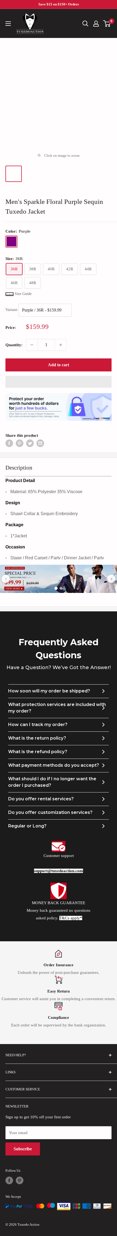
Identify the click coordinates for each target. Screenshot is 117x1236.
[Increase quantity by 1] (60, 345)
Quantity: (14, 345)
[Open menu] (8, 23)
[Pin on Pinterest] (19, 443)
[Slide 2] (61, 588)
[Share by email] (40, 443)
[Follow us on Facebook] (9, 1180)
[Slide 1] (56, 588)
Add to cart (58, 364)
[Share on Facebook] (9, 443)
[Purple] (11, 241)
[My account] (96, 24)
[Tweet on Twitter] (30, 443)
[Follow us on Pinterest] (19, 1180)
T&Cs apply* (70, 918)
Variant (11, 310)
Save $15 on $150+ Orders (58, 4)
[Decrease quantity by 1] (32, 345)
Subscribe (23, 1149)
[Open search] (85, 24)
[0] (107, 23)
